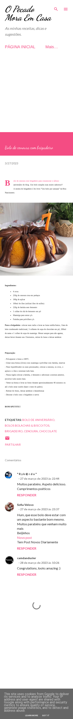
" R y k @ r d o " (27, 474)
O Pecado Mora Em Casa (28, 13)
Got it (45, 715)
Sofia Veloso (25, 504)
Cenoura (31, 431)
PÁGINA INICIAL (20, 47)
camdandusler (26, 558)
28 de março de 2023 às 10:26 (39, 562)
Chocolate (48, 431)
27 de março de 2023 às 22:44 (39, 478)
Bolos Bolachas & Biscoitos (27, 425)
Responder (26, 495)
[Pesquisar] (56, 7)
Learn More (31, 715)
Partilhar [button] (13, 444)
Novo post (24, 537)
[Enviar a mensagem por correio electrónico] (7, 439)
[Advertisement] (36, 95)
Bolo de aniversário (38, 420)
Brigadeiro (14, 431)
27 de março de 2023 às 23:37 (39, 509)
